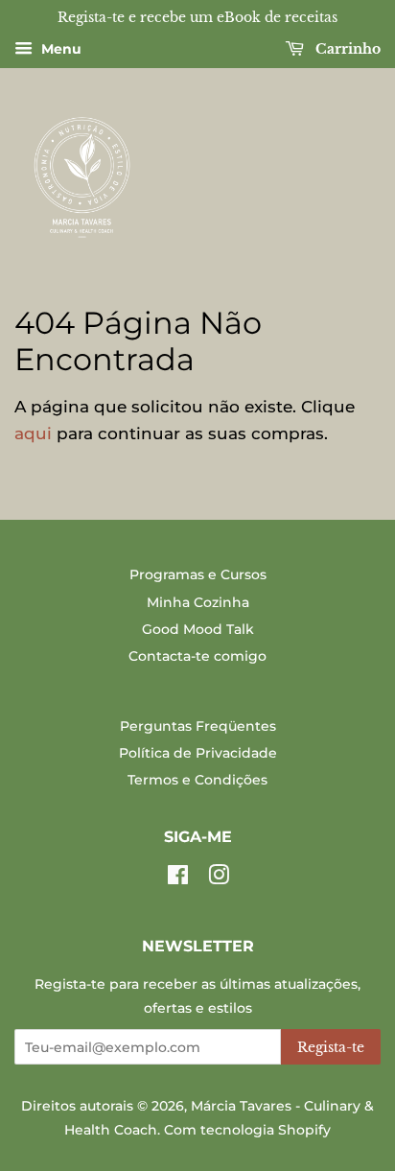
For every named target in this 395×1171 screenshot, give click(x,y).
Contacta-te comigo (197, 656)
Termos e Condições (197, 779)
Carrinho (346, 49)
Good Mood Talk (198, 629)
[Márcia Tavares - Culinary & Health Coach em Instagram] (218, 878)
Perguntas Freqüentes (198, 726)
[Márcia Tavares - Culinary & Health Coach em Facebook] (178, 878)
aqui (33, 433)
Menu (59, 49)
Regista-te (330, 1047)
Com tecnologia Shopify (247, 1129)
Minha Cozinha (198, 602)
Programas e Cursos (198, 574)
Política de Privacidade (198, 752)
